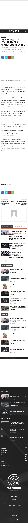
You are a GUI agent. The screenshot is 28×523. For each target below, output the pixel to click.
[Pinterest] (9, 57)
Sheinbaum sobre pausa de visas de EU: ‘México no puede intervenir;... (18, 271)
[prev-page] (2, 261)
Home (2, 34)
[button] (2, 31)
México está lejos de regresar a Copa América (7, 203)
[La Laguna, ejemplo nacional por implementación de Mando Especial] (5, 437)
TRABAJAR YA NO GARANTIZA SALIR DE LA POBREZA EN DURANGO (17, 293)
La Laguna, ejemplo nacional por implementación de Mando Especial (18, 437)
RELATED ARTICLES (7, 227)
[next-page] (5, 261)
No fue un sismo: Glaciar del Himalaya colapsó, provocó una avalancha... (18, 278)
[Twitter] (6, 57)
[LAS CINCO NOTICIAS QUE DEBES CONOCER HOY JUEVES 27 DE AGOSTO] (5, 300)
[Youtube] (17, 519)
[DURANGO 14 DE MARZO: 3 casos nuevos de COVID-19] (5, 423)
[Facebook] (2, 57)
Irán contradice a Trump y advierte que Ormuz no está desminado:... (18, 308)
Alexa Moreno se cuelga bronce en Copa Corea (21, 203)
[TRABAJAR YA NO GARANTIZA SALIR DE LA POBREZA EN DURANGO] (5, 293)
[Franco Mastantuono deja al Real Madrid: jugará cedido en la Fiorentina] (5, 245)
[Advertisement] (14, 15)
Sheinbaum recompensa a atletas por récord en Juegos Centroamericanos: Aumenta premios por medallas (17, 235)
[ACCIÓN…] (5, 286)
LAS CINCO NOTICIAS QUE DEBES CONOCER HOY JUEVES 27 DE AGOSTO (18, 300)
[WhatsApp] (12, 57)
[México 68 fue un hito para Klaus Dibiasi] (5, 430)
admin (4, 53)
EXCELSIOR (9, 184)
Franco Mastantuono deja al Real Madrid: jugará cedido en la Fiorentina (17, 246)
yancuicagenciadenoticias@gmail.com (16, 510)
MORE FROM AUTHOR (19, 227)
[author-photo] (14, 217)
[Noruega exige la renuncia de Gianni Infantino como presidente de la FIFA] (5, 253)
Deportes (7, 34)
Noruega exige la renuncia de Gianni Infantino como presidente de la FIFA (16, 254)
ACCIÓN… (12, 284)
